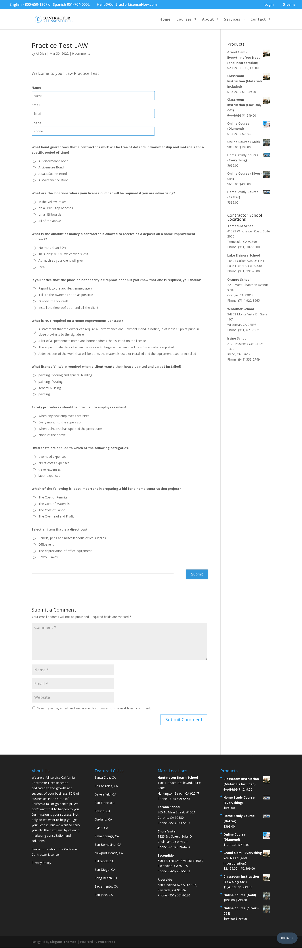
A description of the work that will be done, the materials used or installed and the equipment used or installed (117, 353)
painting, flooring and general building (65, 375)
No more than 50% (52, 247)
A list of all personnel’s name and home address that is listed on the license (92, 341)
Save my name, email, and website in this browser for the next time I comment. (94, 708)
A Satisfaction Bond (52, 174)
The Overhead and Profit (56, 516)
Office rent (46, 544)
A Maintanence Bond (53, 180)
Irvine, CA (101, 828)
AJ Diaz (41, 53)
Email (36, 105)
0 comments (81, 53)
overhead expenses (52, 456)
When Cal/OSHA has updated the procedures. (70, 429)
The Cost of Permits (52, 497)
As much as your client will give (60, 260)
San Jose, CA (104, 895)
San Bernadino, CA (108, 844)
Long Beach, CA (106, 878)
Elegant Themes (63, 942)
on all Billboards (49, 214)
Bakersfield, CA (105, 794)
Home (165, 20)
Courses (184, 20)
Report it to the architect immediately (65, 288)
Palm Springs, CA (107, 836)
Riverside (165, 879)
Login (269, 5)
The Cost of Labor (51, 510)
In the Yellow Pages (52, 202)
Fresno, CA (102, 811)
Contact (258, 20)
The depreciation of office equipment (65, 551)
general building (49, 388)
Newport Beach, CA (109, 853)
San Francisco (105, 803)
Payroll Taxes (48, 557)
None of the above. (52, 435)
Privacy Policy (41, 863)
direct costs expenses (53, 463)
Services (232, 20)
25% (41, 267)
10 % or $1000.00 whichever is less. (63, 254)
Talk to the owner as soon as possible (65, 295)
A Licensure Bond (51, 167)
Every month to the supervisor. (60, 422)
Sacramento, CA (106, 886)
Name (36, 87)
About (208, 20)
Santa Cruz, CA (105, 777)
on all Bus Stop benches (55, 208)
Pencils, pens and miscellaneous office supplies (72, 538)
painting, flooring (50, 381)
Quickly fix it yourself (53, 301)
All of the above (49, 221)
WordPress (106, 942)
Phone (37, 123)
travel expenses (49, 469)
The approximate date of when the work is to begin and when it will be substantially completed (106, 347)
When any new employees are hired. (64, 416)
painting (44, 394)
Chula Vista (167, 831)
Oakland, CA (103, 819)
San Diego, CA (105, 869)
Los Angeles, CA (106, 786)
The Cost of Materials (54, 504)
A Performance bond (53, 161)
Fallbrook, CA (104, 861)
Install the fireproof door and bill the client (68, 307)
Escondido (166, 855)
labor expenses (49, 475)
